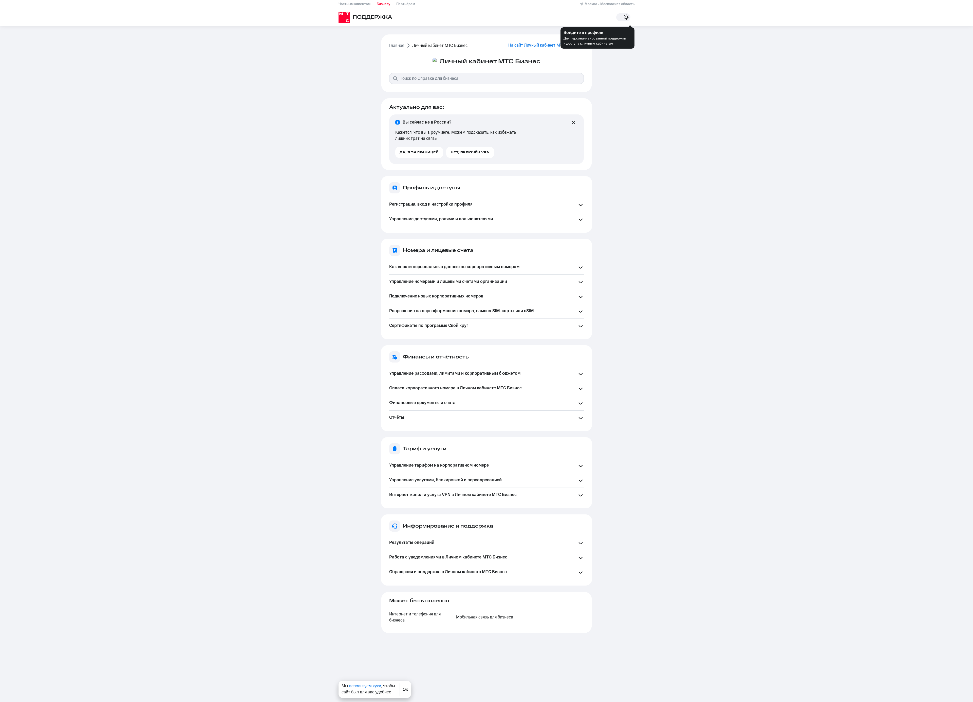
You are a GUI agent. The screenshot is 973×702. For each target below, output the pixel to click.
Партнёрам (405, 4)
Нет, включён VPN (470, 152)
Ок (405, 689)
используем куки (365, 686)
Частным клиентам (354, 4)
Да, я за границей (419, 152)
